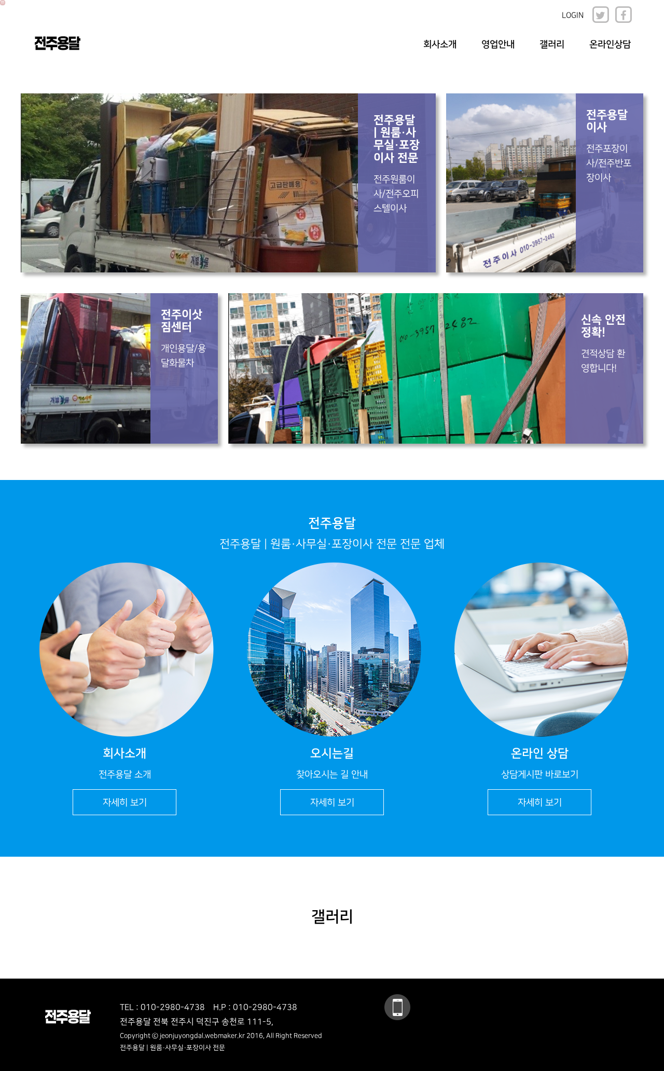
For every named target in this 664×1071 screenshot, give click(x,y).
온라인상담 (610, 44)
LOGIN (573, 15)
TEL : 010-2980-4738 (162, 1007)
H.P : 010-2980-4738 (255, 1007)
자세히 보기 (125, 802)
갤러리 (552, 44)
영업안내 (498, 44)
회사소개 (440, 44)
